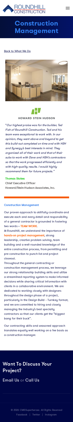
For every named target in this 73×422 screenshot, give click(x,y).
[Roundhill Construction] (24, 8)
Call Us (29, 380)
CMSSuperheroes (30, 410)
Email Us (11, 380)
